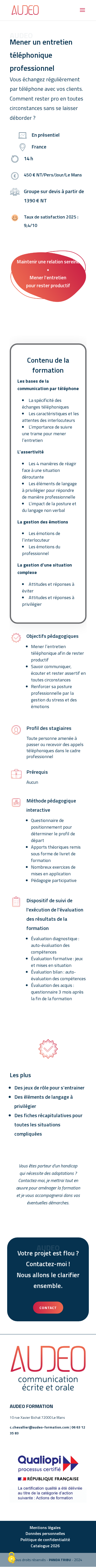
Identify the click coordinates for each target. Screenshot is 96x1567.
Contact (48, 1307)
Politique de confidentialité (45, 1539)
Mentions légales (45, 1527)
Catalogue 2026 (45, 1546)
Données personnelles (45, 1533)
